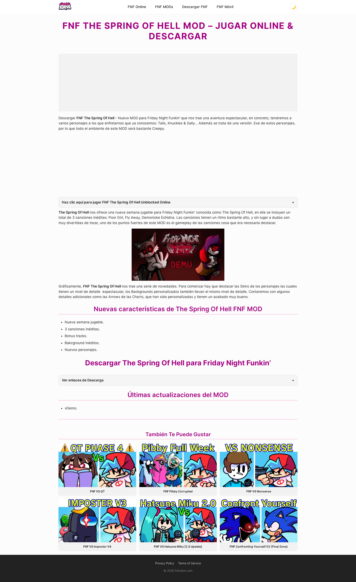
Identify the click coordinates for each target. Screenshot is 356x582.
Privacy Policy (164, 563)
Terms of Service (189, 563)
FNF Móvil (225, 7)
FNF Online (137, 7)
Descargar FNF (195, 7)
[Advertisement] (178, 82)
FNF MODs (164, 7)
